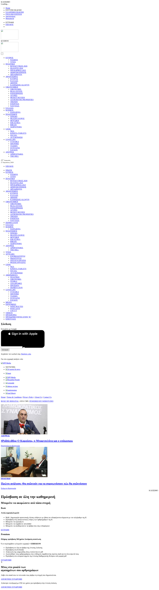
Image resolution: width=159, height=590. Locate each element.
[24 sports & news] (13, 369)
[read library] (11, 393)
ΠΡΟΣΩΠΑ (14, 285)
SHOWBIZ (14, 144)
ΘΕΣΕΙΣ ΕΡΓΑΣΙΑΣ (18, 262)
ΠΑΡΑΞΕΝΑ (15, 112)
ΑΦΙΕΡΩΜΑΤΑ (12, 275)
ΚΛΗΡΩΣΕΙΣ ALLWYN (19, 85)
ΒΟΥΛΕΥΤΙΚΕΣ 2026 (18, 66)
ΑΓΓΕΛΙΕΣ (10, 254)
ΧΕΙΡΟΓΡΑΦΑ (16, 127)
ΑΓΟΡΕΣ (13, 95)
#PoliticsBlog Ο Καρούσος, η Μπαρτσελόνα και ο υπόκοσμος (37, 440)
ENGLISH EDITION (14, 14)
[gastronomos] (11, 390)
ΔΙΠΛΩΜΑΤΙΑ (16, 74)
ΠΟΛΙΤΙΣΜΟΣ (11, 114)
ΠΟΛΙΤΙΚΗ (10, 64)
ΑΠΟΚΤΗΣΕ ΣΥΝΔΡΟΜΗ (11, 579)
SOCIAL (13, 135)
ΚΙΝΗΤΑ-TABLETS (18, 133)
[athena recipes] (12, 386)
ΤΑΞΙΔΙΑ (14, 146)
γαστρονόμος (10, 16)
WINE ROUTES (16, 306)
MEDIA (9, 302)
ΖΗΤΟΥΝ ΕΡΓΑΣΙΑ (18, 260)
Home (8, 8)
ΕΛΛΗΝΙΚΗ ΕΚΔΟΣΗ (15, 12)
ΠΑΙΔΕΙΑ (14, 60)
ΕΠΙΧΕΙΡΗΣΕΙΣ (16, 93)
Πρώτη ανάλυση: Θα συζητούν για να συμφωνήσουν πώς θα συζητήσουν (44, 483)
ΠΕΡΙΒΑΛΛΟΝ (12, 223)
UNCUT (13, 311)
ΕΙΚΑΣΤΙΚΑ (15, 123)
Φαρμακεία (10, 18)
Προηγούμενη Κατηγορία (10, 446)
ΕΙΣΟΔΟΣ (9, 25)
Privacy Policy (28, 397)
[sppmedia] (6, 363)
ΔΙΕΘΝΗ (13, 83)
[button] (23, 334)
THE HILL (14, 156)
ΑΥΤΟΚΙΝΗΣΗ (16, 137)
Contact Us (47, 397)
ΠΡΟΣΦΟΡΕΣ (11, 315)
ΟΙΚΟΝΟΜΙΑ (15, 89)
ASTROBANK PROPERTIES (22, 100)
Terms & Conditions (14, 397)
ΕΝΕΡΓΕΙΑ (14, 104)
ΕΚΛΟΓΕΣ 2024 (16, 68)
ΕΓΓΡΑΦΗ (5, 530)
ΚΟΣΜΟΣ (9, 110)
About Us (38, 397)
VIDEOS (9, 313)
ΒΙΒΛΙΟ (13, 125)
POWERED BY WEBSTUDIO (41, 401)
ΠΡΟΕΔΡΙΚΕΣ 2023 (18, 70)
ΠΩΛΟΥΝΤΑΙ (15, 258)
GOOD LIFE (11, 139)
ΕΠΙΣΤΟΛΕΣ (11, 319)
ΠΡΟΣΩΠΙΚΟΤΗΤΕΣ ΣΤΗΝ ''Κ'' (18, 317)
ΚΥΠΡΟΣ (9, 58)
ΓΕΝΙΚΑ (13, 281)
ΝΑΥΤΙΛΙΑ (14, 106)
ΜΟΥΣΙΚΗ (14, 121)
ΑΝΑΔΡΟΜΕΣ (16, 283)
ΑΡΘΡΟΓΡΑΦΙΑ (16, 154)
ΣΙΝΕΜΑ (13, 116)
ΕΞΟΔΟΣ (14, 150)
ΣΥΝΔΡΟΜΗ (6, 560)
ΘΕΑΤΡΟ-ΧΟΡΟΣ (17, 118)
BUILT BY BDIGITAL (10, 401)
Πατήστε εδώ (26, 354)
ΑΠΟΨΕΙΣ (10, 152)
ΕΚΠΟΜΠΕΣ (11, 304)
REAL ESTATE (16, 91)
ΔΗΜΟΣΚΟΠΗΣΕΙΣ (18, 72)
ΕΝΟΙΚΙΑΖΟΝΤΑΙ (17, 256)
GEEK (8, 129)
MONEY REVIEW (17, 98)
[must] (8, 373)
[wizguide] (10, 383)
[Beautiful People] (13, 380)
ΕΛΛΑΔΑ (14, 81)
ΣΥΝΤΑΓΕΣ (15, 148)
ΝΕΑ (12, 131)
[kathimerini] (11, 377)
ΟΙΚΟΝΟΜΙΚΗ (12, 87)
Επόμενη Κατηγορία (8, 488)
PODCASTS (15, 309)
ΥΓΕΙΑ (13, 62)
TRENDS (14, 102)
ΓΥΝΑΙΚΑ (14, 142)
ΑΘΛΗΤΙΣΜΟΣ (12, 77)
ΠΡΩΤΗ (9, 170)
